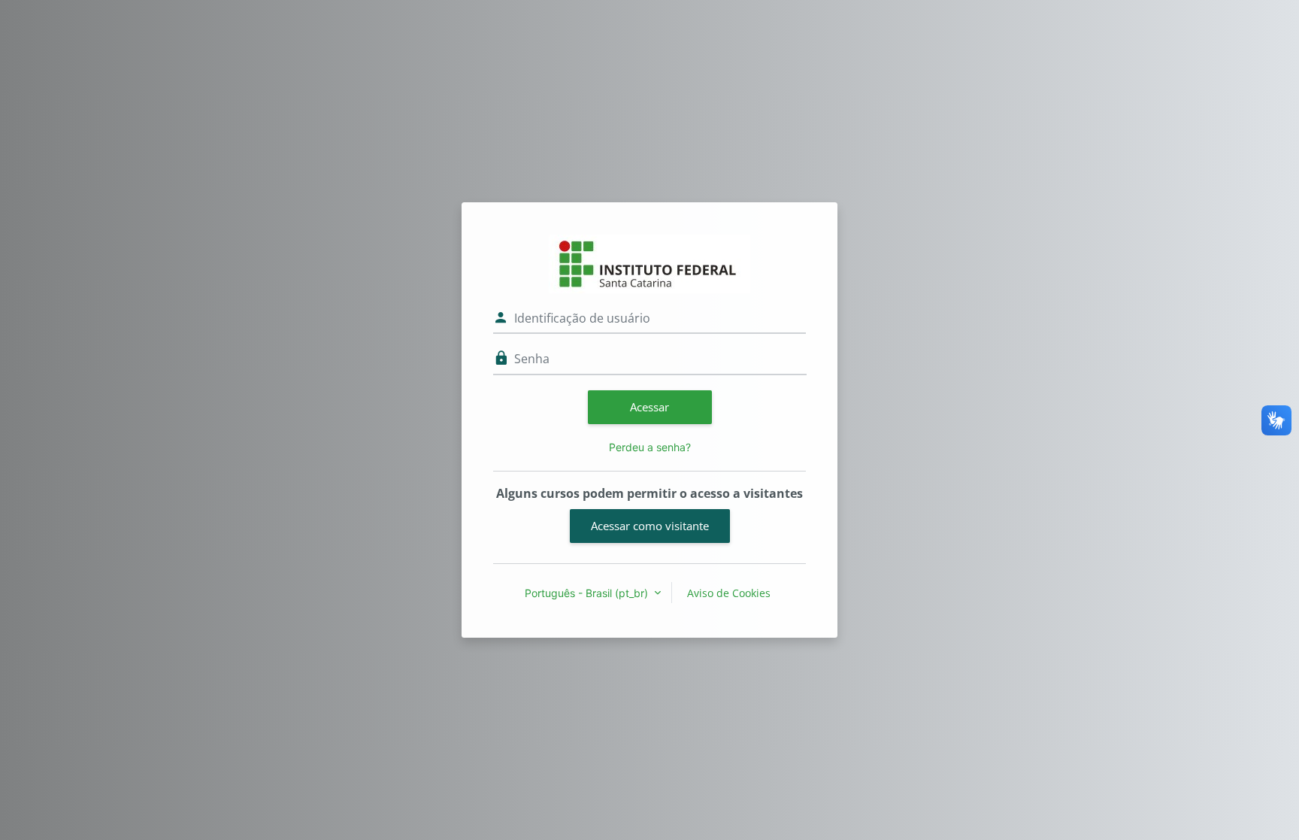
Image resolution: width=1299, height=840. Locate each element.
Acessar (649, 406)
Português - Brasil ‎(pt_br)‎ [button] (588, 593)
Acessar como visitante (650, 525)
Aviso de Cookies (729, 593)
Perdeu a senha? (650, 447)
